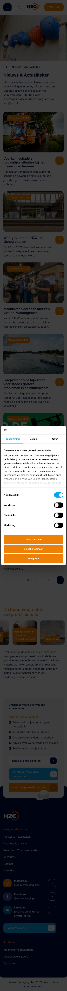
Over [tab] (55, 438)
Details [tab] (34, 438)
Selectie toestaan (33, 549)
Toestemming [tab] (12, 438)
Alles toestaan (34, 539)
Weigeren (33, 558)
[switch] (58, 505)
